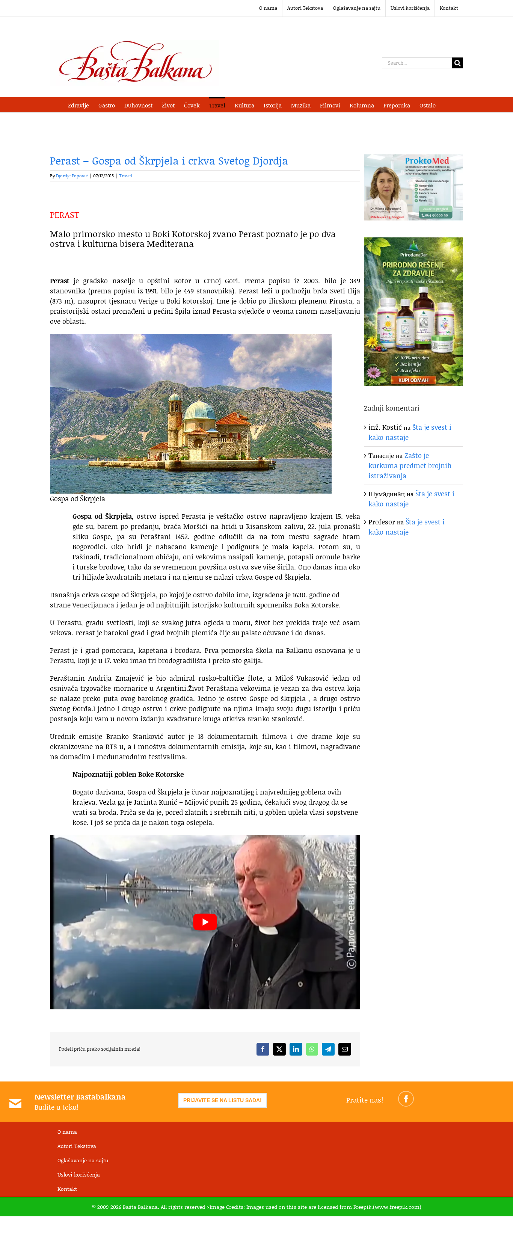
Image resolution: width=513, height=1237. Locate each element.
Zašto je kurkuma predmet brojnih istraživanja (410, 465)
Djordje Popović (72, 175)
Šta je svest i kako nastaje (406, 527)
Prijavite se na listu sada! (222, 1100)
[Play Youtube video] (205, 922)
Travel (125, 175)
